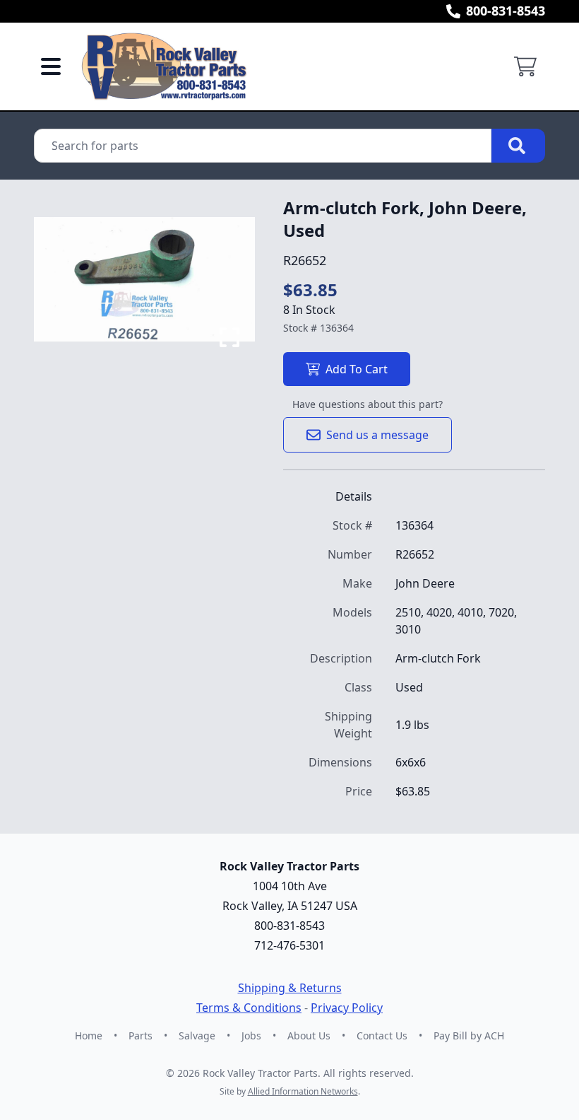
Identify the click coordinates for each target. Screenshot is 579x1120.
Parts (141, 1035)
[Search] (518, 146)
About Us (308, 1035)
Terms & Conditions (249, 1007)
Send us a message (377, 435)
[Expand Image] (229, 337)
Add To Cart (357, 369)
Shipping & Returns (290, 988)
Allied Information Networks (303, 1091)
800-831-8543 (505, 10)
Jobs (251, 1035)
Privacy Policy (347, 1007)
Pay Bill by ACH (469, 1035)
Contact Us (382, 1035)
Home (88, 1035)
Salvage (197, 1035)
